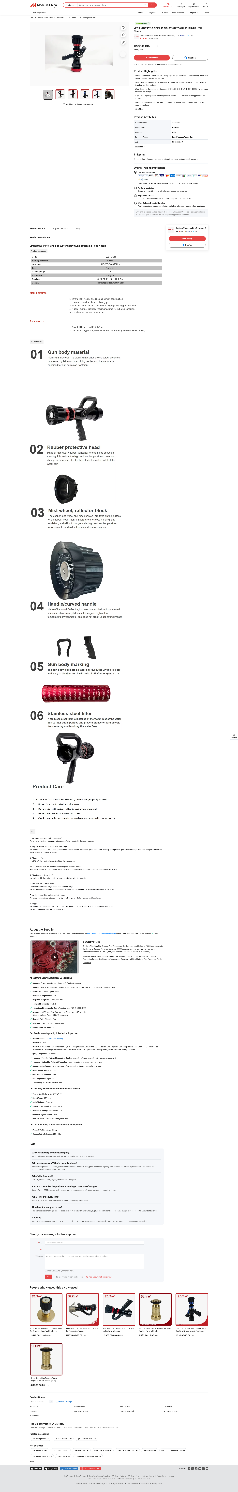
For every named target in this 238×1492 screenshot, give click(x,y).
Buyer (151, 13)
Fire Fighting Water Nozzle (42, 1456)
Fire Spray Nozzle (149, 1450)
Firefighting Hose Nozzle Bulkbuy (88, 1456)
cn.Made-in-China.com (142, 1479)
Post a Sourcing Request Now (99, 1277)
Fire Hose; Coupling (54, 1038)
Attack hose (34, 1415)
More (32, 1461)
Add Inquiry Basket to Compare (79, 104)
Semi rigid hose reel (126, 1411)
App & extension (178, 13)
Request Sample (174, 64)
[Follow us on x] (192, 1468)
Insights (171, 1476)
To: (42, 1249)
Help (164, 13)
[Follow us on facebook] (189, 1468)
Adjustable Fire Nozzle (63, 1438)
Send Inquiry (152, 58)
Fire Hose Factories (81, 1450)
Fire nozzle (168, 1407)
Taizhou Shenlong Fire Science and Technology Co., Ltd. (158, 35)
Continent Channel (148, 1476)
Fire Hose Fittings (81, 1411)
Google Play (51, 1468)
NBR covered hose (171, 1411)
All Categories (38, 13)
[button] (145, 5)
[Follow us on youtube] (199, 1468)
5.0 (179, 231)
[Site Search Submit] (152, 5)
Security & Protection (45, 18)
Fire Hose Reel (124, 1407)
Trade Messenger (69, 1468)
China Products (81, 1476)
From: (41, 1243)
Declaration (145, 1483)
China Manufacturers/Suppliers (99, 1476)
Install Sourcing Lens (92, 1468)
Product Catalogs (65, 1401)
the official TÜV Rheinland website (101, 933)
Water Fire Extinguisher (103, 1450)
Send (48, 1277)
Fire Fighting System (39, 1450)
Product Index (161, 1476)
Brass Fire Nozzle (63, 1456)
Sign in (205, 6)
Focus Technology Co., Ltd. (102, 1483)
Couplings (33, 1411)
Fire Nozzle (72, 18)
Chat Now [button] (192, 58)
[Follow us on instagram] (196, 1468)
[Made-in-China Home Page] (43, 5)
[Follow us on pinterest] (203, 1468)
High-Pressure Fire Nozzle (86, 1438)
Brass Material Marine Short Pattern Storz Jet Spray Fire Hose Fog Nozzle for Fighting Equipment (46, 1331)
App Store (36, 1468)
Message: (39, 1256)
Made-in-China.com (108, 1479)
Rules (207, 13)
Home (32, 18)
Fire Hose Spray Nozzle (87, 18)
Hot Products (68, 1476)
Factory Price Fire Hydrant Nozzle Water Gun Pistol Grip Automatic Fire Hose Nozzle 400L (191, 1331)
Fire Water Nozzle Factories (127, 1450)
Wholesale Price (133, 1476)
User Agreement (132, 1483)
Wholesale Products (119, 1476)
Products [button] (70, 5)
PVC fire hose (79, 1407)
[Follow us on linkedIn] (207, 1468)
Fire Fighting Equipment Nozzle (173, 1450)
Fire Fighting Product (61, 1450)
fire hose (33, 1407)
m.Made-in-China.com (125, 1479)
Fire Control (60, 18)
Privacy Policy (157, 1483)
